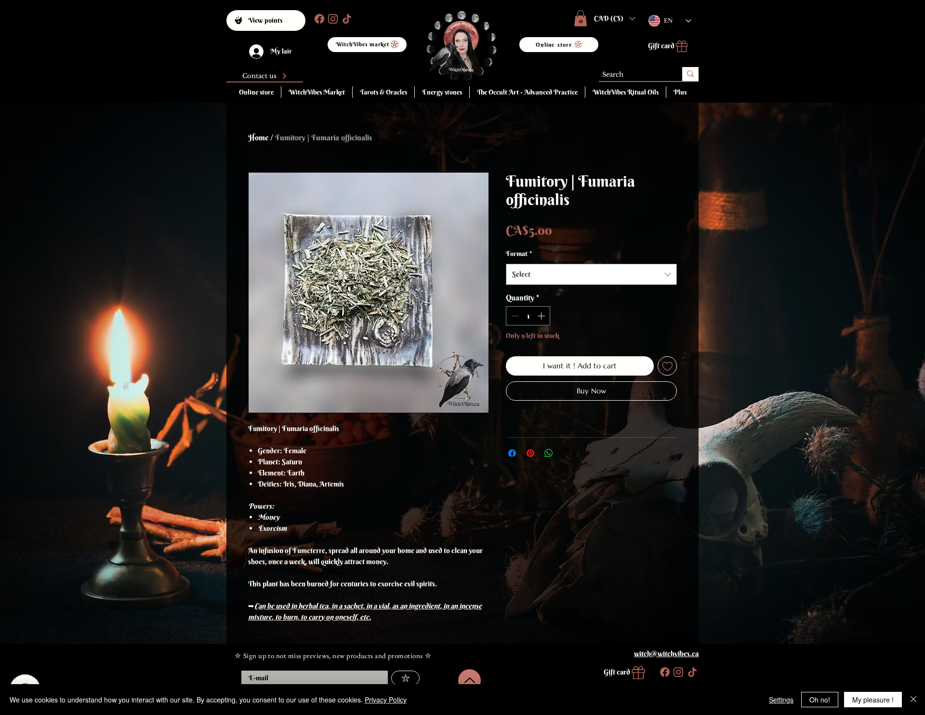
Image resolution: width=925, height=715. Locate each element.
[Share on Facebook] (512, 453)
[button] (614, 18)
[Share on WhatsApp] (549, 453)
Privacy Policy (386, 699)
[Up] (469, 680)
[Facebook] (318, 18)
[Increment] (542, 316)
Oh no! (819, 699)
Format (519, 253)
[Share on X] (567, 453)
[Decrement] (514, 316)
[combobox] (591, 274)
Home (258, 137)
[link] (580, 18)
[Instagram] (332, 18)
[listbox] (614, 18)
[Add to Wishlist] (667, 366)
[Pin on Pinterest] (530, 453)
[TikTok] (346, 18)
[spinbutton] (528, 316)
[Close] (913, 699)
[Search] (690, 74)
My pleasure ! (873, 699)
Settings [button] (781, 699)
